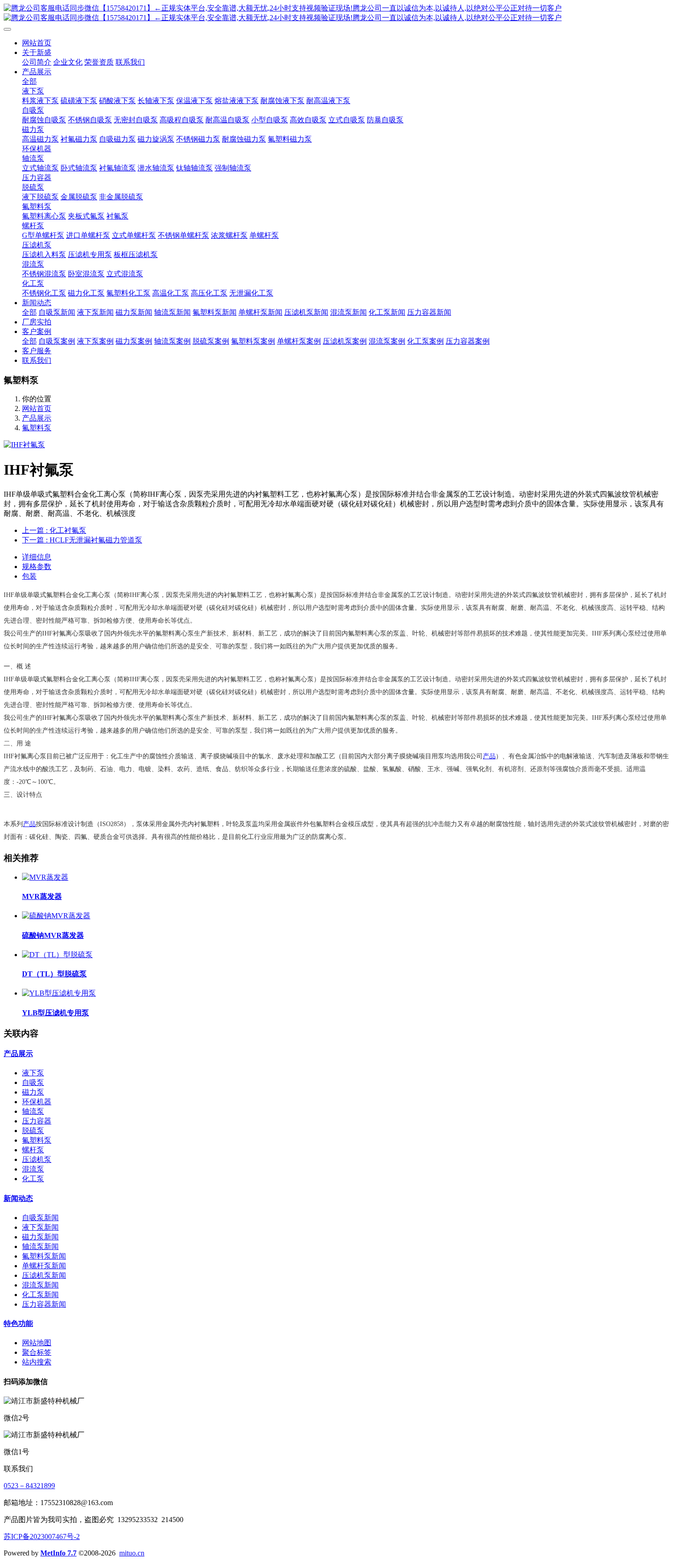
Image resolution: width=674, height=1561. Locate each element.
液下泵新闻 (40, 1227)
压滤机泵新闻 (44, 1275)
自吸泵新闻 (40, 1217)
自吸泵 (33, 1082)
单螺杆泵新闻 (44, 1266)
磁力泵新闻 (40, 1237)
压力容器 (36, 1121)
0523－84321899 (29, 1486)
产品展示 (36, 418)
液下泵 (33, 1073)
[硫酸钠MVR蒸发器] (56, 916)
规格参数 (36, 566)
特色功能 (18, 1323)
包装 (29, 576)
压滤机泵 (36, 1159)
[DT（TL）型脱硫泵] (57, 955)
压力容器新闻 (44, 1304)
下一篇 (82, 540)
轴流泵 (33, 1111)
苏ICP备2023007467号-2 (42, 1536)
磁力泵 (33, 1092)
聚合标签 (36, 1352)
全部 (29, 81)
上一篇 (54, 530)
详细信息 (36, 557)
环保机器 (36, 1102)
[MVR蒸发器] (45, 877)
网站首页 (36, 43)
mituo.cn (131, 1553)
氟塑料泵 (36, 428)
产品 (489, 756)
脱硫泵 (33, 1130)
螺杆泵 (33, 1150)
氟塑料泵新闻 (44, 1256)
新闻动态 (18, 1198)
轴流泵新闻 (40, 1246)
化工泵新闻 (40, 1294)
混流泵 (33, 1169)
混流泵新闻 (40, 1285)
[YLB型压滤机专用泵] (59, 993)
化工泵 (33, 1179)
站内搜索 (36, 1362)
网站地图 (36, 1343)
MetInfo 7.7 (58, 1553)
